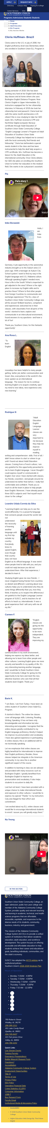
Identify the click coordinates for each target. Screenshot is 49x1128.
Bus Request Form (13, 1098)
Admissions (18, 18)
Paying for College (37, 6)
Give (23, 11)
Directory (10, 6)
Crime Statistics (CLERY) (15, 1089)
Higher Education (16, 1118)
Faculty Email (10, 1101)
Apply (9, 2)
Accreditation (10, 1065)
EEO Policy (9, 1083)
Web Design (27, 1118)
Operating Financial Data (15, 1086)
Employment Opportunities (16, 1071)
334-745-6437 (11, 1034)
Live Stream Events (13, 1051)
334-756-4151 (11, 1043)
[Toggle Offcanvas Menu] (6, 24)
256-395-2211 (11, 1026)
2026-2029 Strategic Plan (30, 966)
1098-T (8, 1095)
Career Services (12, 11)
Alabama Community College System (20, 1068)
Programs (8, 18)
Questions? (9, 1063)
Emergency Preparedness (15, 1057)
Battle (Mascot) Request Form (17, 1060)
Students (27, 18)
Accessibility (14, 1108)
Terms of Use (10, 1077)
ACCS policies (32, 960)
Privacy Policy (10, 1080)
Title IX (8, 1074)
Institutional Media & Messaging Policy (21, 1103)
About (6, 21)
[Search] (29, 9)
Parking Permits (11, 1054)
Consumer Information (14, 1092)
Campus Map (22, 6)
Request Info (26, 2)
